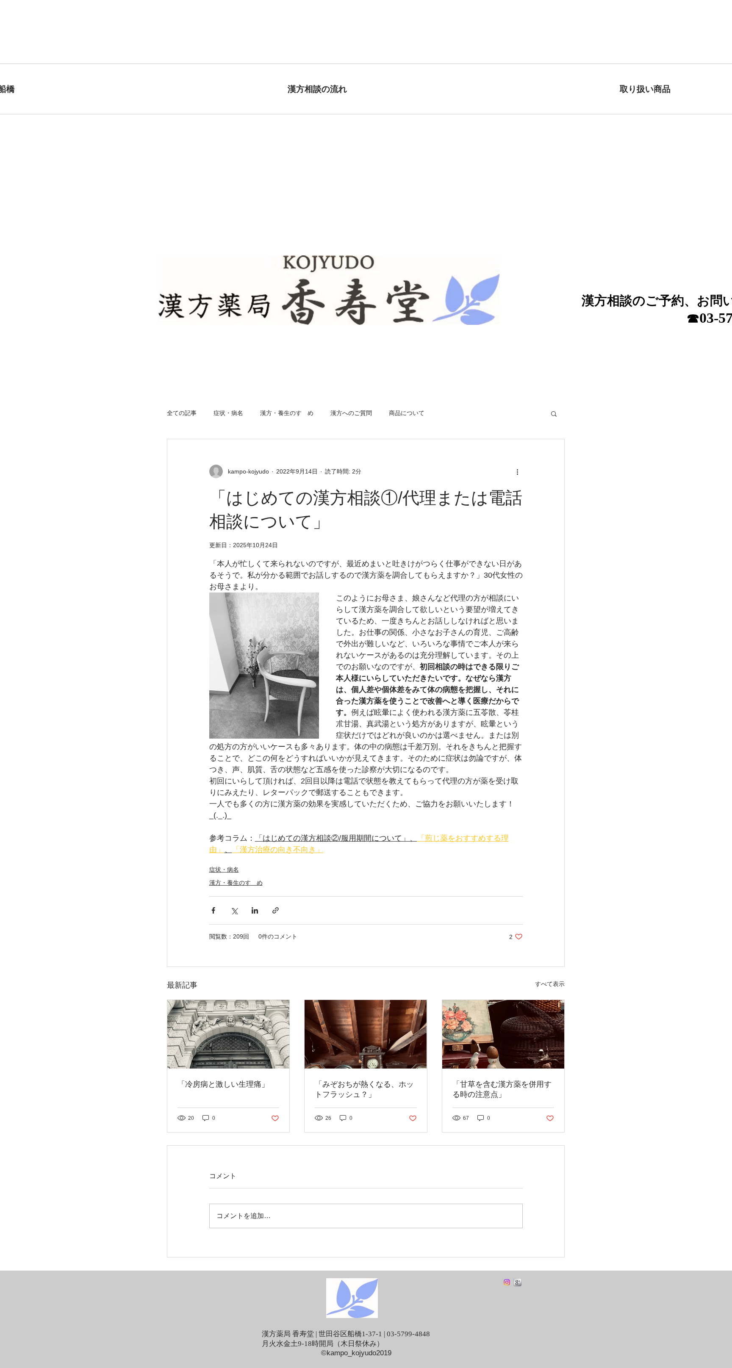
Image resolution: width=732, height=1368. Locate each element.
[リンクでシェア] (276, 910)
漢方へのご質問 (351, 413)
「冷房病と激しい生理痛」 (223, 1084)
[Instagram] (507, 1282)
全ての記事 (182, 413)
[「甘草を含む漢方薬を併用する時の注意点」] (503, 1034)
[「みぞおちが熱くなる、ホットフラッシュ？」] (366, 1034)
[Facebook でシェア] (213, 910)
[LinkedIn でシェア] (255, 910)
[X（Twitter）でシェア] (234, 910)
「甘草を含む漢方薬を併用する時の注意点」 (502, 1089)
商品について (406, 413)
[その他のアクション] (518, 471)
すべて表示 (550, 983)
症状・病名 (228, 413)
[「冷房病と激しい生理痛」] (228, 1034)
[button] (554, 413)
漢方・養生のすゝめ (286, 413)
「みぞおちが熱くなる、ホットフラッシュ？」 (364, 1089)
